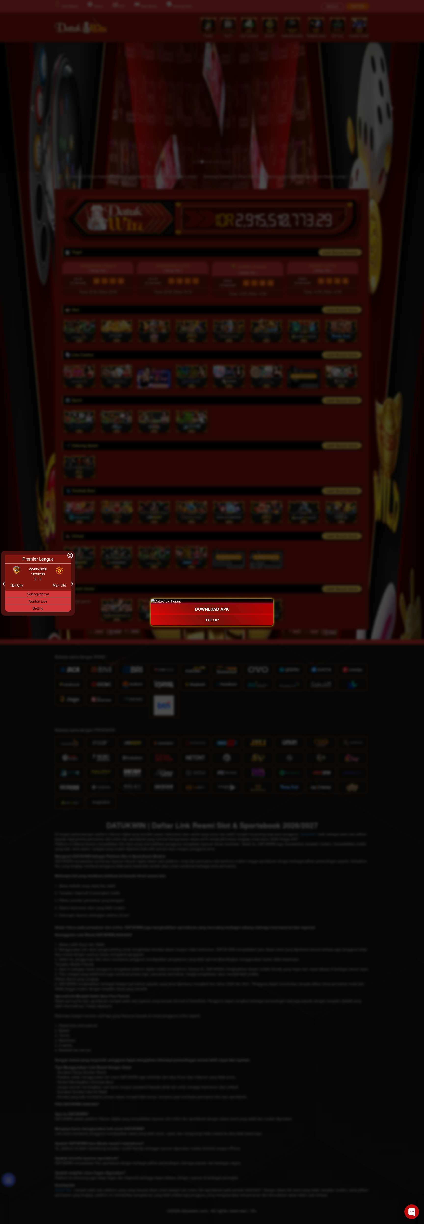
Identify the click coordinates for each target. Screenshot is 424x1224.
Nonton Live (38, 601)
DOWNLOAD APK (212, 609)
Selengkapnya (38, 594)
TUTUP (212, 620)
